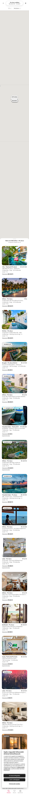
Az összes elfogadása (14, 775)
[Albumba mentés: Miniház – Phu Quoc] (25, 312)
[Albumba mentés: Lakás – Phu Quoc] (25, 540)
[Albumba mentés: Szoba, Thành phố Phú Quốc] (25, 638)
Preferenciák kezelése (14, 784)
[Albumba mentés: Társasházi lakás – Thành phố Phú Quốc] (25, 408)
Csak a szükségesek (14, 779)
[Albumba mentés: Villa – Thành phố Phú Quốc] (25, 248)
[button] (7, 274)
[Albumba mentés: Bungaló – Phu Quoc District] (25, 344)
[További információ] (20, 242)
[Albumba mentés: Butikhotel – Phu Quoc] (25, 606)
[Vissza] (3, 3)
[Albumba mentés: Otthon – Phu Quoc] (25, 280)
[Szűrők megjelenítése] (25, 3)
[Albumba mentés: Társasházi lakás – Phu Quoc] (25, 476)
